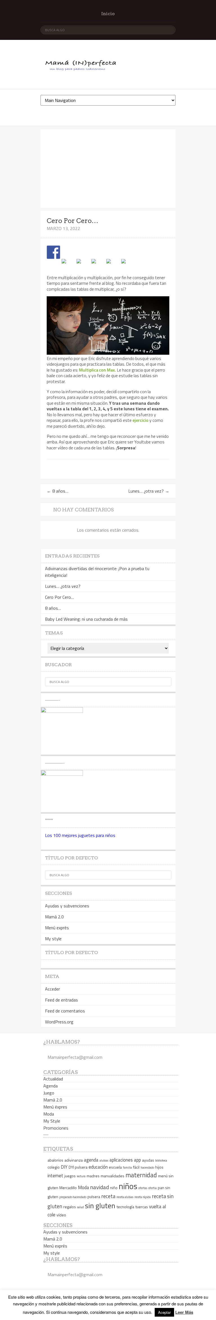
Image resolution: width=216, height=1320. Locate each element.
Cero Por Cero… (59, 597)
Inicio (108, 13)
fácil (136, 1167)
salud (80, 1207)
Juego (48, 1092)
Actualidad (53, 1078)
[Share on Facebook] (53, 252)
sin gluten (100, 1205)
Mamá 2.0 (54, 916)
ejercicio (140, 420)
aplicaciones (121, 1159)
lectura (81, 1176)
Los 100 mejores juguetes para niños (80, 835)
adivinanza (73, 1160)
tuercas (141, 1207)
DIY (64, 1166)
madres (93, 1176)
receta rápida (142, 1197)
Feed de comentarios (65, 1010)
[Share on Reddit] (83, 265)
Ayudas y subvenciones (67, 905)
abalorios (55, 1160)
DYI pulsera (78, 1167)
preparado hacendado (72, 1197)
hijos (159, 1167)
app (137, 1159)
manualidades (112, 1176)
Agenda (50, 1085)
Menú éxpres (55, 1106)
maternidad (141, 1175)
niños (128, 1186)
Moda (48, 1113)
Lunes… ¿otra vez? (148, 491)
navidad (99, 1187)
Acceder (52, 989)
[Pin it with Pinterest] (98, 265)
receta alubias (124, 1197)
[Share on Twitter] (68, 265)
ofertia (152, 1188)
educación (98, 1166)
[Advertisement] (108, 168)
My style (53, 938)
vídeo (61, 1215)
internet (55, 1175)
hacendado (147, 1167)
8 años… (57, 491)
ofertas (142, 1188)
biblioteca (161, 1160)
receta (108, 1196)
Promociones (55, 1128)
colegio (54, 1167)
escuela (115, 1167)
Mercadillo (68, 1188)
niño (114, 1188)
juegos (70, 1176)
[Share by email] (128, 265)
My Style (51, 1121)
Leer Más (184, 1312)
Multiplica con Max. (97, 370)
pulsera (93, 1197)
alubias (104, 1160)
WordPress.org (59, 1021)
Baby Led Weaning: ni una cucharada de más (86, 619)
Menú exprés (57, 927)
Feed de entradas (61, 999)
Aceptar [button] (164, 1312)
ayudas (148, 1160)
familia (127, 1167)
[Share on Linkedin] (113, 265)
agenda (91, 1159)
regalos (69, 1207)
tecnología (125, 1207)
